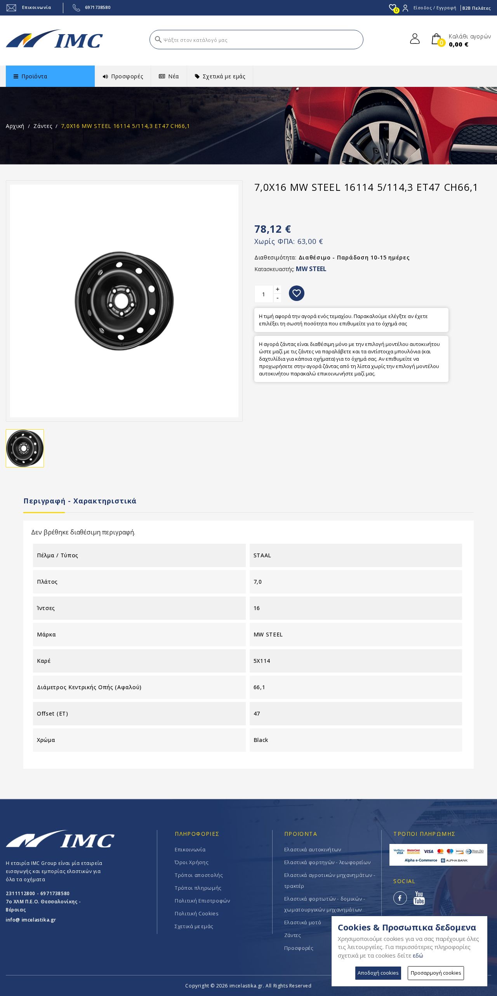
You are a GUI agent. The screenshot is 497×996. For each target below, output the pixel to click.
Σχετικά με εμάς (194, 926)
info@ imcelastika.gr (31, 919)
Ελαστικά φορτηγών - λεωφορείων (327, 862)
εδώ (418, 955)
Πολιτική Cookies (196, 913)
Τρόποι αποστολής (199, 875)
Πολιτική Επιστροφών (202, 900)
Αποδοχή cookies (378, 972)
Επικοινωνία (36, 7)
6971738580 (98, 7)
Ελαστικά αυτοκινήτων (312, 849)
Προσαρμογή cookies (436, 972)
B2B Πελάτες (476, 8)
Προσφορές (299, 947)
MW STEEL (311, 269)
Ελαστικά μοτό (302, 922)
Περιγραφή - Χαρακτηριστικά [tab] (80, 500)
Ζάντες (292, 935)
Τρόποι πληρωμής (198, 887)
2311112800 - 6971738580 (38, 893)
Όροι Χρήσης (192, 862)
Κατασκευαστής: (274, 269)
